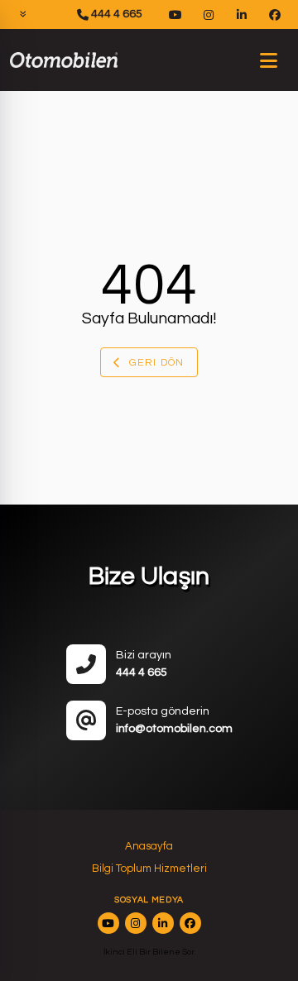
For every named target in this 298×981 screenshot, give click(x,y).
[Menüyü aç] (268, 60)
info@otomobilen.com (174, 729)
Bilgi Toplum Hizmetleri (149, 868)
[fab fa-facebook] (190, 923)
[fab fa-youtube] (108, 923)
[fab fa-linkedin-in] (163, 923)
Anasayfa (149, 846)
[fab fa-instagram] (136, 923)
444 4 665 (115, 14)
